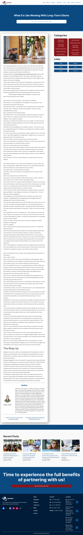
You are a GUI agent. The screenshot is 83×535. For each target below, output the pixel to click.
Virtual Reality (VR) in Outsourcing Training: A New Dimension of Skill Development (51, 455)
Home (61, 63)
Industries (75, 63)
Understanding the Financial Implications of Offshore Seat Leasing (69, 455)
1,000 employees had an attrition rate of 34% (25, 74)
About (61, 67)
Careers (35, 510)
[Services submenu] (55, 2)
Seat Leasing (75, 50)
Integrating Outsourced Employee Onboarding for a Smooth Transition (10, 455)
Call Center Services (61, 51)
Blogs (34, 507)
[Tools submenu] (66, 2)
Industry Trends (48, 21)
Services (61, 70)
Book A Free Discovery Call (41, 486)
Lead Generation (75, 40)
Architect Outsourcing (61, 48)
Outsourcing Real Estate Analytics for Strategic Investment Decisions (29, 455)
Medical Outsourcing (75, 43)
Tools (75, 67)
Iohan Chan (42, 21)
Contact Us (75, 70)
